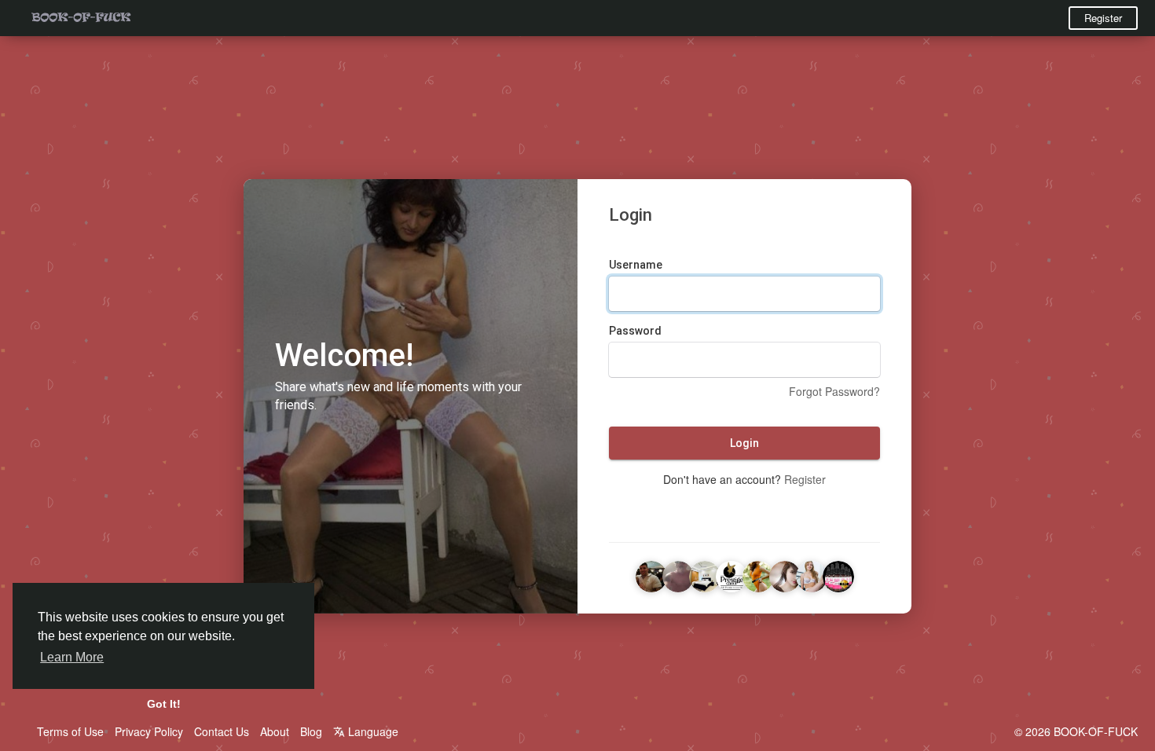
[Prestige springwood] (731, 574)
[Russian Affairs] (811, 574)
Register (1103, 17)
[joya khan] (785, 574)
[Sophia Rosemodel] (758, 574)
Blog (311, 731)
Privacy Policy (149, 731)
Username (635, 264)
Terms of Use (70, 731)
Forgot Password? (834, 391)
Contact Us (221, 731)
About (274, 731)
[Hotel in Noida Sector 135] (704, 574)
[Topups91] (678, 574)
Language (371, 731)
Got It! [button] (164, 704)
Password (635, 330)
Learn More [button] (72, 657)
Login (744, 443)
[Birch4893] (651, 574)
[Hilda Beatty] (838, 574)
